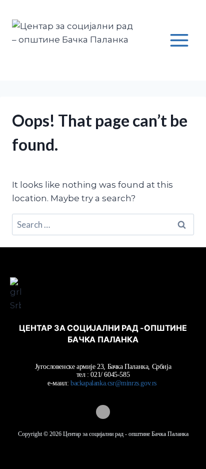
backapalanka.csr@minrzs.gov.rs (114, 383)
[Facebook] (103, 412)
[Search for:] (103, 225)
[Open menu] (179, 40)
